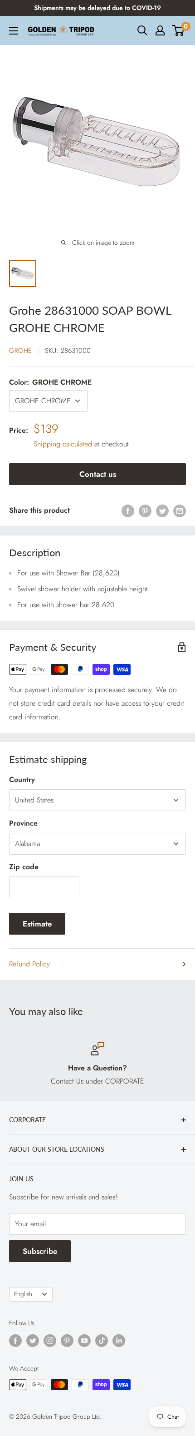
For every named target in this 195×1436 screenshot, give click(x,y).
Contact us (97, 474)
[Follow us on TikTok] (101, 1340)
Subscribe (40, 1251)
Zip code (24, 867)
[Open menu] (13, 31)
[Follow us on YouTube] (84, 1340)
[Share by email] (179, 510)
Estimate (37, 923)
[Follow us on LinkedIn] (118, 1340)
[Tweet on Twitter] (162, 510)
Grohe (20, 351)
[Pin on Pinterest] (145, 510)
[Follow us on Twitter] (32, 1340)
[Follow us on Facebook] (15, 1340)
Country (22, 779)
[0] (178, 30)
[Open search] (142, 30)
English (23, 1293)
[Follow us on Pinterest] (67, 1340)
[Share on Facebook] (128, 510)
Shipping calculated (63, 444)
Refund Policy (29, 964)
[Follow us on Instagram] (50, 1340)
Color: (50, 382)
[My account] (160, 30)
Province (23, 823)
